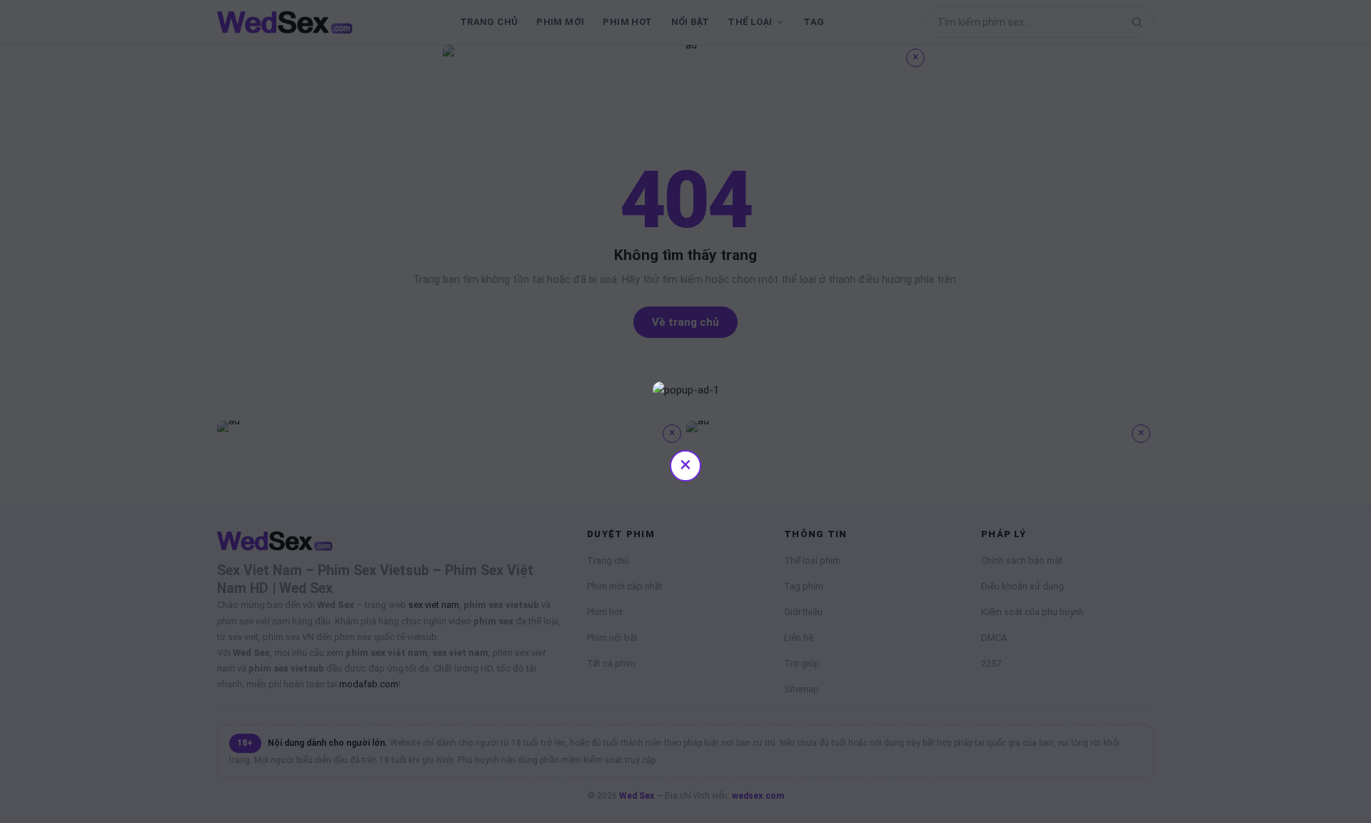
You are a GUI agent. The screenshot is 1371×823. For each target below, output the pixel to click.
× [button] (685, 464)
